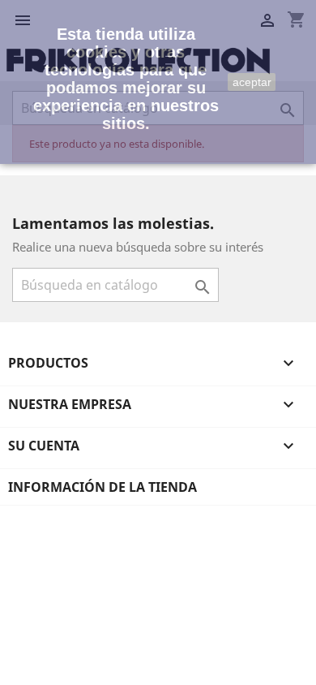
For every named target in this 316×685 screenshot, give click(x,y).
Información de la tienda (102, 487)
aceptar (252, 81)
